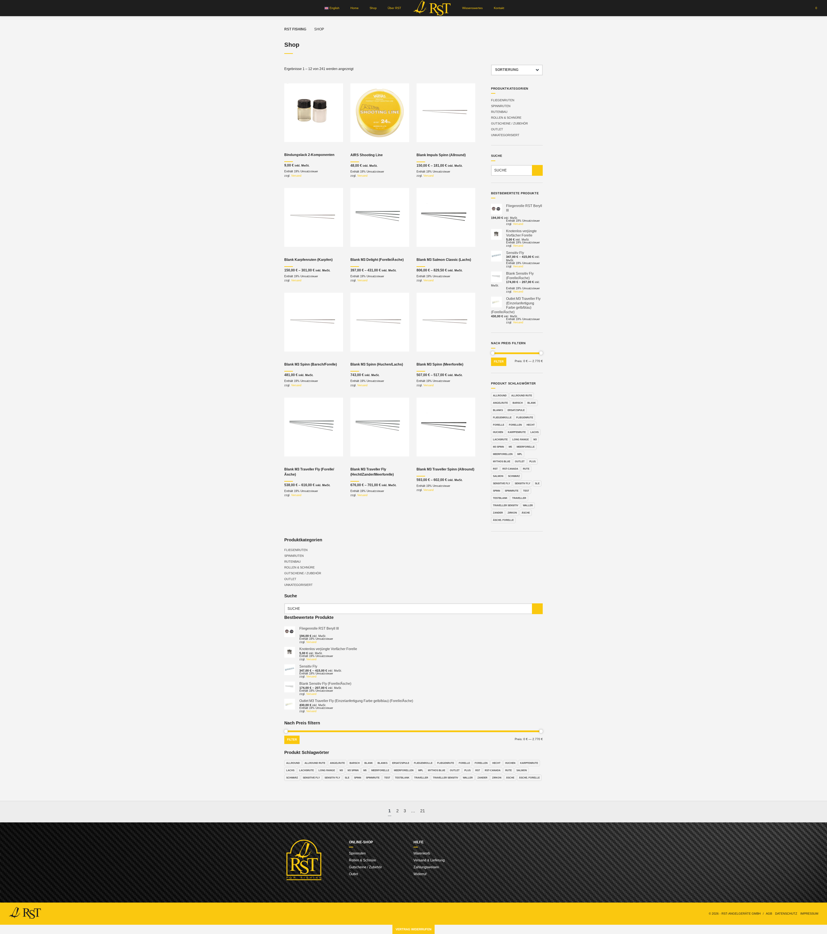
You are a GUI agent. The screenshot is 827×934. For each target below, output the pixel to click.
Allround (500, 395)
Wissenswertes (472, 8)
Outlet (497, 129)
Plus (532, 461)
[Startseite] (431, 8)
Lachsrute (500, 439)
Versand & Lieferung (429, 860)
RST (495, 468)
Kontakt (499, 8)
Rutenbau (499, 112)
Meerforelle (526, 446)
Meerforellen (503, 454)
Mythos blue (501, 461)
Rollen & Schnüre (506, 117)
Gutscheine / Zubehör (509, 123)
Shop (373, 8)
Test (526, 490)
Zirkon (512, 512)
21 (422, 810)
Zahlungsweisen (426, 867)
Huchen (498, 432)
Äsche (526, 512)
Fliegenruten (502, 100)
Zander (498, 512)
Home (354, 8)
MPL (519, 454)
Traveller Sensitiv (505, 505)
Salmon (498, 476)
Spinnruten (500, 106)
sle (537, 483)
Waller (528, 505)
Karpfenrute (517, 432)
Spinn (496, 490)
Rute (526, 468)
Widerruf (420, 874)
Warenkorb (422, 853)
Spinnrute (511, 490)
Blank (531, 403)
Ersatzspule (516, 410)
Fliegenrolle (502, 417)
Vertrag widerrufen (413, 929)
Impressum (809, 913)
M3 (535, 439)
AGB (769, 913)
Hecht (531, 424)
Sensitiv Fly (522, 483)
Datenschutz (786, 913)
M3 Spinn (498, 446)
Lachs (534, 432)
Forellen (515, 424)
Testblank (500, 498)
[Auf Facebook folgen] (10, 8)
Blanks (498, 410)
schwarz (514, 476)
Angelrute (500, 403)
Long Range (520, 439)
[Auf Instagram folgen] (18, 8)
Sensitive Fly (501, 483)
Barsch (518, 403)
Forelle (498, 424)
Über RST (394, 8)
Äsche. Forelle (503, 520)
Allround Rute (521, 395)
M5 (510, 446)
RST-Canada (510, 468)
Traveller (519, 498)
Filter (499, 361)
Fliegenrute (524, 417)
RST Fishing (295, 29)
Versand (296, 175)
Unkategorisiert (505, 135)
